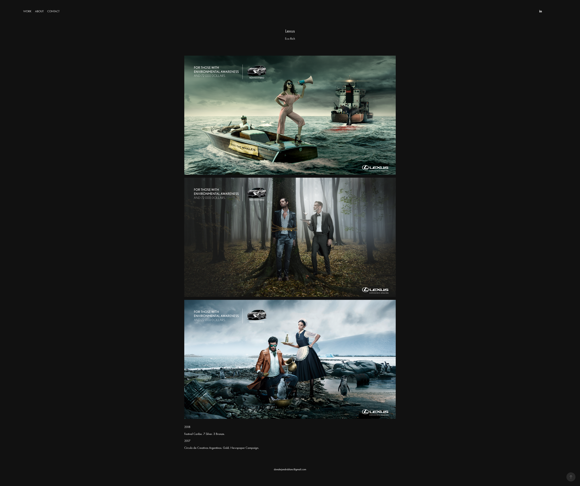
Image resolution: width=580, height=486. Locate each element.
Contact (53, 11)
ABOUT (39, 11)
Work (27, 11)
